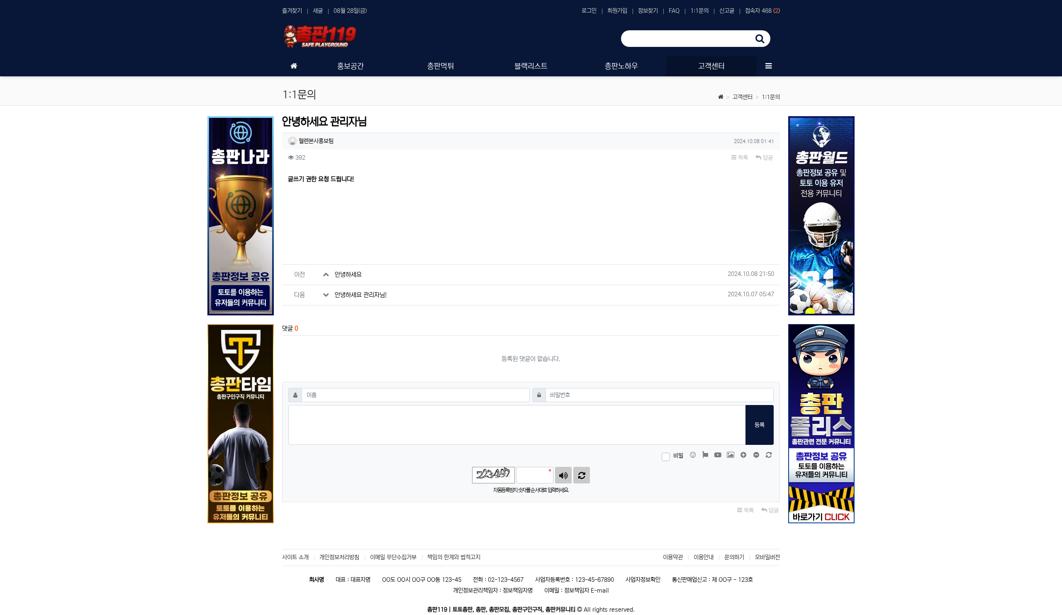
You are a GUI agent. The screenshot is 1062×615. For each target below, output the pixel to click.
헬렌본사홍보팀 (315, 141)
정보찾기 (648, 10)
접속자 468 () (762, 10)
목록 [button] (742, 157)
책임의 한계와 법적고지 (453, 557)
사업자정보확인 (643, 579)
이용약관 (673, 557)
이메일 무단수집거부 (393, 557)
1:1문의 (699, 10)
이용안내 (704, 557)
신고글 (726, 10)
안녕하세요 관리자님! (361, 294)
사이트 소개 (295, 557)
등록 (760, 425)
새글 (318, 10)
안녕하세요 (348, 274)
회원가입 (617, 10)
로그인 (589, 10)
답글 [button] (767, 157)
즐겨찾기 (292, 10)
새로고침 (581, 475)
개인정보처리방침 (339, 557)
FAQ (674, 10)
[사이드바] (768, 66)
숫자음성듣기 (563, 475)
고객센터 (743, 97)
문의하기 (734, 557)
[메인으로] (293, 66)
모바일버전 (767, 557)
